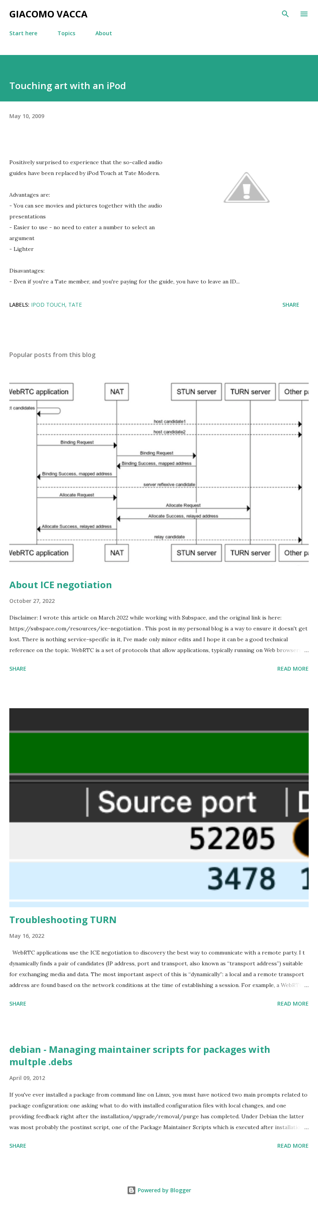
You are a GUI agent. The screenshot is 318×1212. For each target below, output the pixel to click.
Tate (75, 304)
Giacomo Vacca (48, 13)
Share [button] (290, 304)
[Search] (285, 14)
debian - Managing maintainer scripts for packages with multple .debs (139, 1055)
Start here (23, 33)
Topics (66, 33)
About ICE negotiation (60, 584)
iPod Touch (48, 304)
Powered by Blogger (163, 1190)
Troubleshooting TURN (63, 919)
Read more (293, 668)
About (103, 33)
